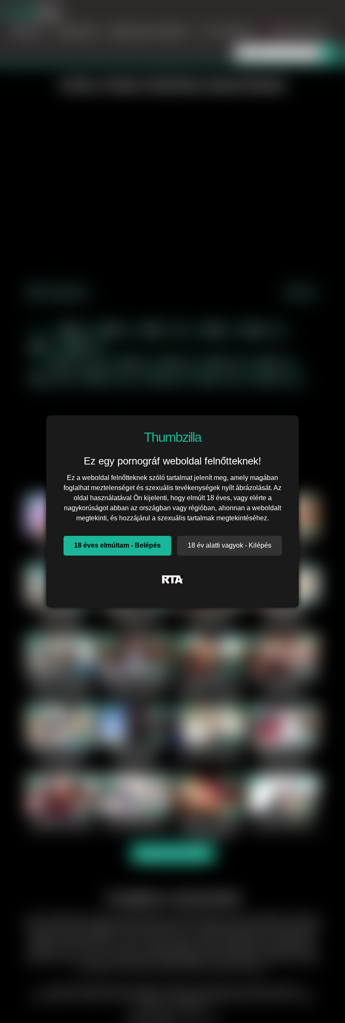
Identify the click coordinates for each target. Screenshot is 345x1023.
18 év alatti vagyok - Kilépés (229, 545)
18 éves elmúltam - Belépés (117, 545)
